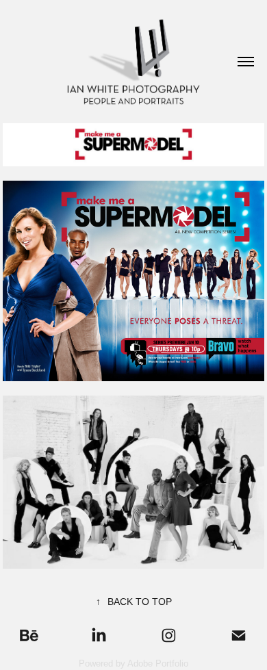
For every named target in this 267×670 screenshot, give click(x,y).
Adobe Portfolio (157, 663)
